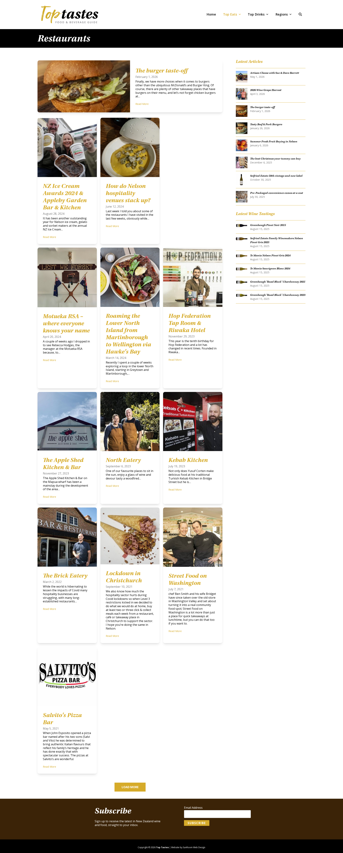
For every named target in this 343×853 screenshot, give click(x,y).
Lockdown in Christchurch (124, 577)
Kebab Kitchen (188, 460)
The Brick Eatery (65, 575)
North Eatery (123, 460)
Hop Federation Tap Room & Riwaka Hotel (189, 323)
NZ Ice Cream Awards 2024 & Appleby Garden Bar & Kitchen (65, 196)
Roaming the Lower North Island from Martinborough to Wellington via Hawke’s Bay (128, 333)
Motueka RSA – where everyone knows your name (66, 323)
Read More (142, 104)
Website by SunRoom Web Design (188, 847)
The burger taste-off (161, 70)
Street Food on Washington (187, 579)
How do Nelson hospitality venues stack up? (128, 193)
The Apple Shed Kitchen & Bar (63, 463)
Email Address (193, 808)
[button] (300, 14)
